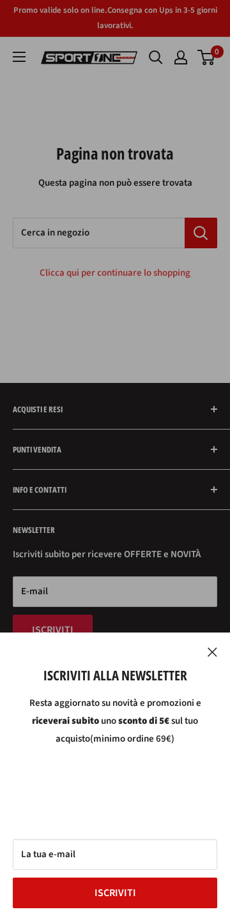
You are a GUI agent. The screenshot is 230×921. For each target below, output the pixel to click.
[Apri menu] (19, 57)
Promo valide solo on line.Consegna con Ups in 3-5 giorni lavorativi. (115, 17)
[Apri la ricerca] (156, 57)
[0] (207, 57)
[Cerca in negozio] (201, 233)
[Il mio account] (180, 57)
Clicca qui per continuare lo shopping (115, 273)
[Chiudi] (212, 652)
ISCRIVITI (115, 893)
